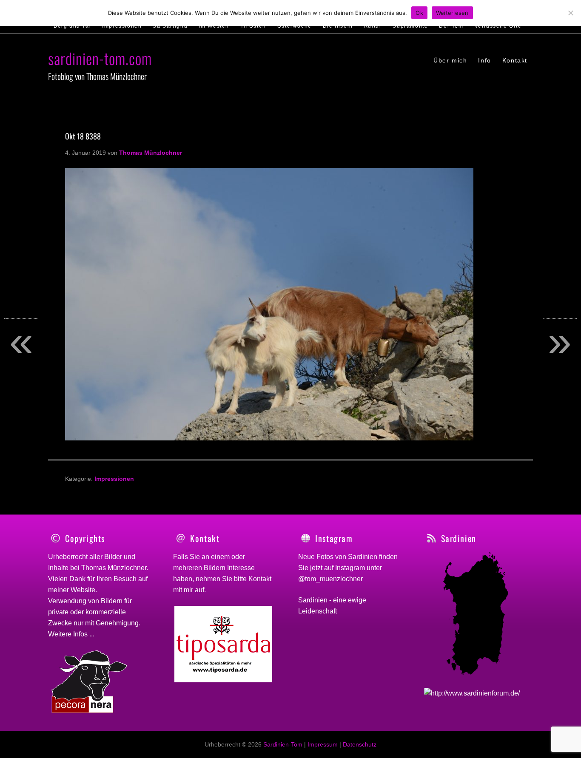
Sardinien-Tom (282, 744)
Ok (419, 12)
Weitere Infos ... (71, 634)
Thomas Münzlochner (113, 567)
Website (83, 589)
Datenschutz (359, 744)
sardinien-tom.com (100, 58)
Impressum (323, 744)
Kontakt (259, 578)
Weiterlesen (452, 12)
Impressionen (114, 478)
